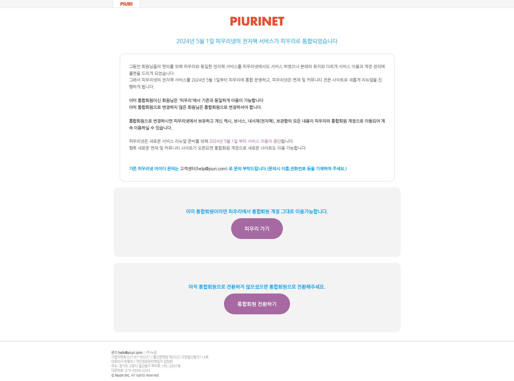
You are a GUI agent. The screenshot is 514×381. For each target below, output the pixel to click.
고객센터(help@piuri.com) (204, 168)
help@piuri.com (130, 353)
